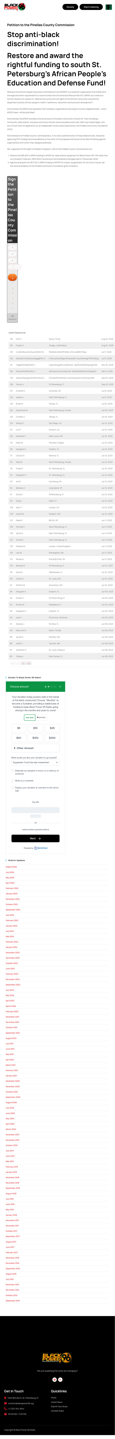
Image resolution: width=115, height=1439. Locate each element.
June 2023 (10, 968)
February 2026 (12, 888)
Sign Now (13, 279)
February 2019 (12, 1166)
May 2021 (10, 1054)
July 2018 (10, 1199)
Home (53, 1397)
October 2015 (11, 1295)
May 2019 (10, 1161)
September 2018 (13, 1188)
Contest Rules (57, 1410)
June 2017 (10, 1247)
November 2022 (13, 979)
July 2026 (10, 872)
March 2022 (11, 1006)
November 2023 (12, 958)
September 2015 (13, 1300)
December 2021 (12, 1017)
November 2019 (12, 1140)
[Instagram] (60, 1379)
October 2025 (12, 904)
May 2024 (10, 936)
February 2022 (12, 1011)
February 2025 (12, 920)
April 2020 (10, 1124)
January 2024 (11, 947)
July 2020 (10, 1107)
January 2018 (11, 1215)
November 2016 (12, 1263)
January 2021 (11, 1075)
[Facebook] (54, 1379)
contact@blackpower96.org (21, 1403)
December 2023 (12, 952)
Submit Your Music (59, 1406)
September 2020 (13, 1097)
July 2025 (10, 915)
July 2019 (10, 1150)
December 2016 (12, 1257)
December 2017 (12, 1220)
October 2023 (12, 963)
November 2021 (12, 1022)
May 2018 (10, 1209)
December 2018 (12, 1177)
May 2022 (10, 995)
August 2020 (11, 1102)
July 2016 (10, 1279)
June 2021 (10, 1049)
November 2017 (12, 1225)
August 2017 (11, 1241)
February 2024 (12, 942)
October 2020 (12, 1091)
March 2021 (11, 1065)
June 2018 (10, 1204)
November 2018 (12, 1182)
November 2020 (13, 1086)
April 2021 (10, 1059)
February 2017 (12, 1252)
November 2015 (12, 1290)
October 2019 (11, 1145)
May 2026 (10, 877)
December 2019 (12, 1134)
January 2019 (11, 1172)
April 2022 (10, 1000)
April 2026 (10, 883)
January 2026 (11, 893)
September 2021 (13, 1033)
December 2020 (13, 1081)
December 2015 (12, 1284)
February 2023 (12, 974)
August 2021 (11, 1038)
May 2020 (10, 1118)
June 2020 (10, 1113)
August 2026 (11, 867)
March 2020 (11, 1129)
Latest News (56, 1402)
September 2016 (13, 1268)
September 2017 (13, 1236)
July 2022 (10, 990)
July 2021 (10, 1043)
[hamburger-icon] (109, 7)
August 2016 (11, 1274)
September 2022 (13, 984)
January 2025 (11, 926)
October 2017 (11, 1231)
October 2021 (11, 1027)
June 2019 (10, 1156)
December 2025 (13, 899)
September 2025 (13, 909)
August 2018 (11, 1193)
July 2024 (10, 931)
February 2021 (12, 1070)
